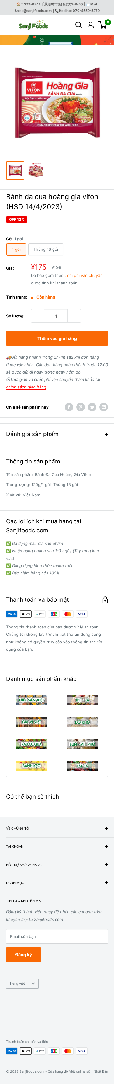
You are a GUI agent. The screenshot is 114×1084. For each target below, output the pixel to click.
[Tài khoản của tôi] (91, 25)
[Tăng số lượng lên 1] (74, 315)
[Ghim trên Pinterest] (80, 407)
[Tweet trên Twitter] (92, 407)
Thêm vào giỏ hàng (57, 338)
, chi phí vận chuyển (84, 275)
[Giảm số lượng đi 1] (37, 315)
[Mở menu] (9, 25)
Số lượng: (15, 315)
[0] (103, 25)
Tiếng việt (17, 983)
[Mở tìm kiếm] (78, 25)
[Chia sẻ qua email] (103, 407)
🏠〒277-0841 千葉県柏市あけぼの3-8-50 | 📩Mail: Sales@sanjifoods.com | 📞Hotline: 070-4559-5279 (57, 7)
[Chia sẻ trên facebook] (69, 407)
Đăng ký (23, 954)
